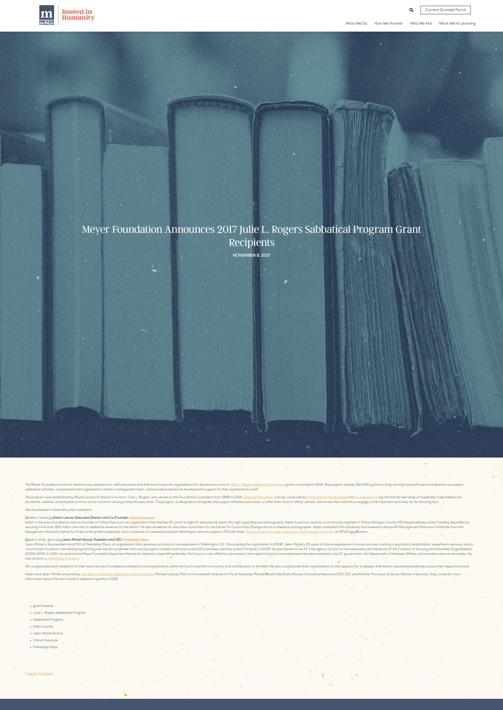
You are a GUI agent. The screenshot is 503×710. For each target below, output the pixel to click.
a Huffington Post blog (62, 558)
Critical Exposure (142, 518)
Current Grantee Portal (446, 10)
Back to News (40, 674)
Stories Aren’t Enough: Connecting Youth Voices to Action (289, 532)
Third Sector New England (327, 497)
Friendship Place (136, 540)
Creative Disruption (258, 497)
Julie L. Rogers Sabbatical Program (257, 485)
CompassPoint (366, 497)
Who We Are (421, 24)
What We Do (356, 24)
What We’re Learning (457, 24)
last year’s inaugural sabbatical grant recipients (117, 574)
